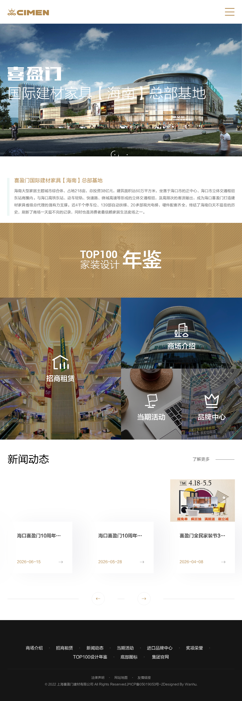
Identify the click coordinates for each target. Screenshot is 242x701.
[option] (121, 90)
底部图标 (129, 657)
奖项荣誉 (194, 648)
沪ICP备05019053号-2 (145, 684)
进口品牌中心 (160, 648)
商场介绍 (34, 648)
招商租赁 (64, 648)
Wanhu (190, 684)
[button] (98, 598)
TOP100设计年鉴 (90, 657)
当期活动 (125, 648)
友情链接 (144, 678)
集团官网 (160, 657)
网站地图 (121, 678)
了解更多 (201, 459)
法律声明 (97, 678)
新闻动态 (95, 648)
